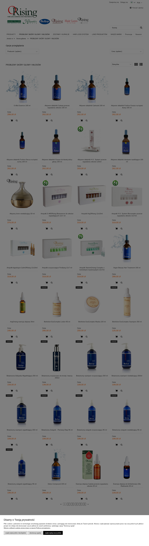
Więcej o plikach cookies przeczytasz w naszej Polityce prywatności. (27, 528)
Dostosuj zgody (35, 533)
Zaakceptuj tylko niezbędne (15, 533)
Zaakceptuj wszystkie (53, 533)
